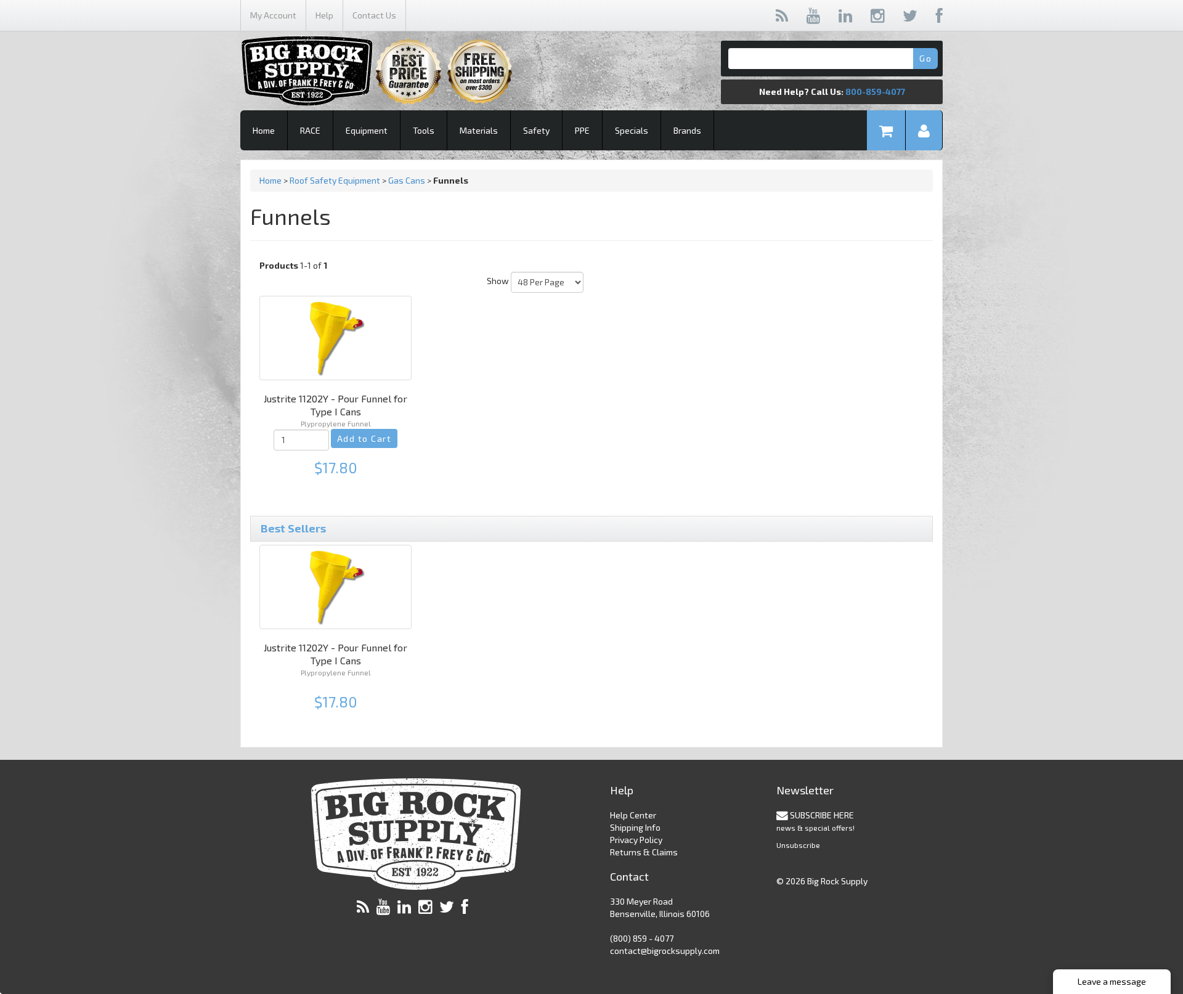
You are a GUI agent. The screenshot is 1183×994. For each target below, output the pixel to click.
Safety (536, 130)
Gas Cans (406, 180)
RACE (310, 130)
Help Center (633, 815)
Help (324, 15)
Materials (479, 130)
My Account (273, 15)
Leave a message (1112, 981)
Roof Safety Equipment (335, 180)
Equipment (367, 130)
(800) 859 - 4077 (641, 938)
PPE (582, 130)
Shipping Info (635, 827)
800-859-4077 (875, 91)
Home (264, 130)
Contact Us (374, 15)
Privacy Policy (636, 839)
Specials (631, 130)
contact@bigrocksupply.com (665, 950)
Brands (687, 130)
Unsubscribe (798, 845)
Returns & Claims (644, 852)
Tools (423, 130)
